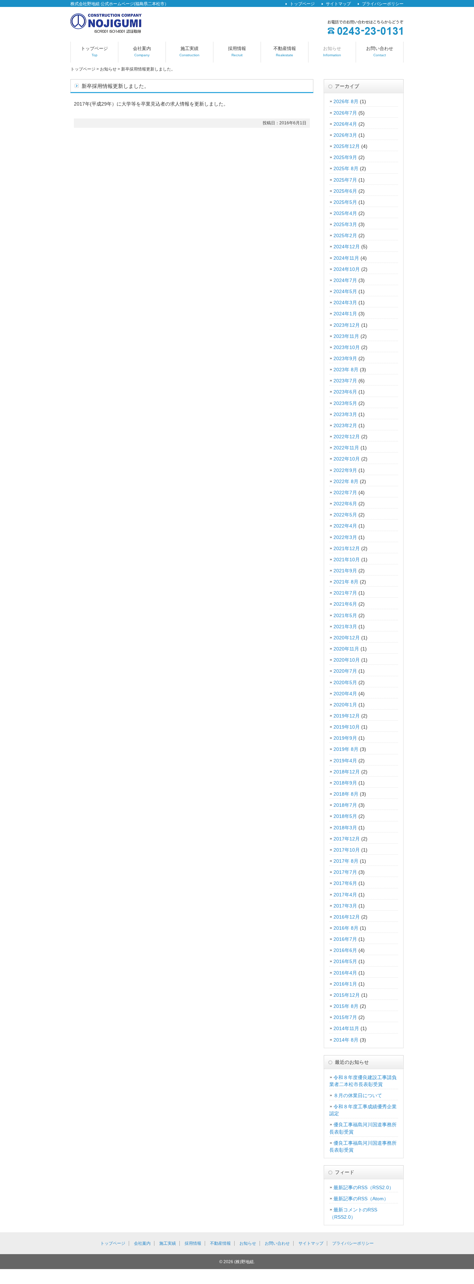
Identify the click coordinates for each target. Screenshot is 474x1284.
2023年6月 (345, 392)
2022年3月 (345, 537)
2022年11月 (346, 447)
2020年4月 (345, 693)
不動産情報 (284, 51)
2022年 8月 (345, 481)
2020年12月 (346, 637)
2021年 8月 (345, 582)
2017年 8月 (345, 861)
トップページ (302, 3)
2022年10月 (346, 459)
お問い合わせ (379, 51)
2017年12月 (346, 839)
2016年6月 (345, 950)
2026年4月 (345, 124)
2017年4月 (345, 894)
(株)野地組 (244, 1261)
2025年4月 (345, 213)
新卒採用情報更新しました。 (148, 69)
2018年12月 (346, 771)
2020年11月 (346, 649)
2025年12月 (346, 146)
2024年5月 (345, 291)
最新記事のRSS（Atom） (361, 1198)
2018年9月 (345, 783)
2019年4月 (345, 760)
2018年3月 (345, 827)
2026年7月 (345, 113)
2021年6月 (345, 604)
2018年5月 (345, 816)
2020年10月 (346, 660)
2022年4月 (345, 526)
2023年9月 (345, 358)
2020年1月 (345, 704)
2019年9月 (345, 738)
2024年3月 (345, 302)
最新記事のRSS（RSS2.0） (363, 1187)
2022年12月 (346, 436)
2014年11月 (346, 1028)
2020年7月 (345, 671)
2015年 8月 (345, 1006)
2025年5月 (345, 202)
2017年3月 (345, 906)
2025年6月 (345, 191)
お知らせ (332, 51)
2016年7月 (345, 939)
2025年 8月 (345, 168)
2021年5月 (345, 615)
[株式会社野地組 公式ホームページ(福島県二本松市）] (106, 30)
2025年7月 (345, 180)
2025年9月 (345, 157)
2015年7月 (345, 1017)
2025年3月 (345, 224)
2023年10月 (346, 347)
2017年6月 (345, 883)
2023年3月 (345, 414)
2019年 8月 (345, 749)
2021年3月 (345, 626)
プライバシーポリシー (383, 3)
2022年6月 (345, 503)
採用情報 (237, 51)
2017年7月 (345, 872)
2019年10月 (346, 727)
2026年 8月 (345, 101)
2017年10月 (346, 850)
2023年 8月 (345, 369)
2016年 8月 (345, 928)
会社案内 (142, 51)
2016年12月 (346, 917)
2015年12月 (346, 995)
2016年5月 (345, 961)
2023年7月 (345, 380)
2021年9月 (345, 570)
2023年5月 (345, 403)
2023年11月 (346, 336)
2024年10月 (346, 269)
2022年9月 (345, 470)
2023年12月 (346, 325)
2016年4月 (345, 973)
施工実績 (189, 51)
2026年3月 (345, 135)
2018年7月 (345, 805)
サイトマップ (338, 3)
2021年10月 (346, 559)
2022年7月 (345, 492)
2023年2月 (345, 425)
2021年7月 (345, 593)
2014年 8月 (345, 1040)
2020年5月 (345, 682)
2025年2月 (345, 235)
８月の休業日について (357, 1095)
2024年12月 (346, 246)
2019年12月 (346, 716)
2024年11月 (346, 258)
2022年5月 (345, 514)
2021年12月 (346, 548)
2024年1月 (345, 313)
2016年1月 (345, 984)
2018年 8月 (345, 794)
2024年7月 (345, 280)
